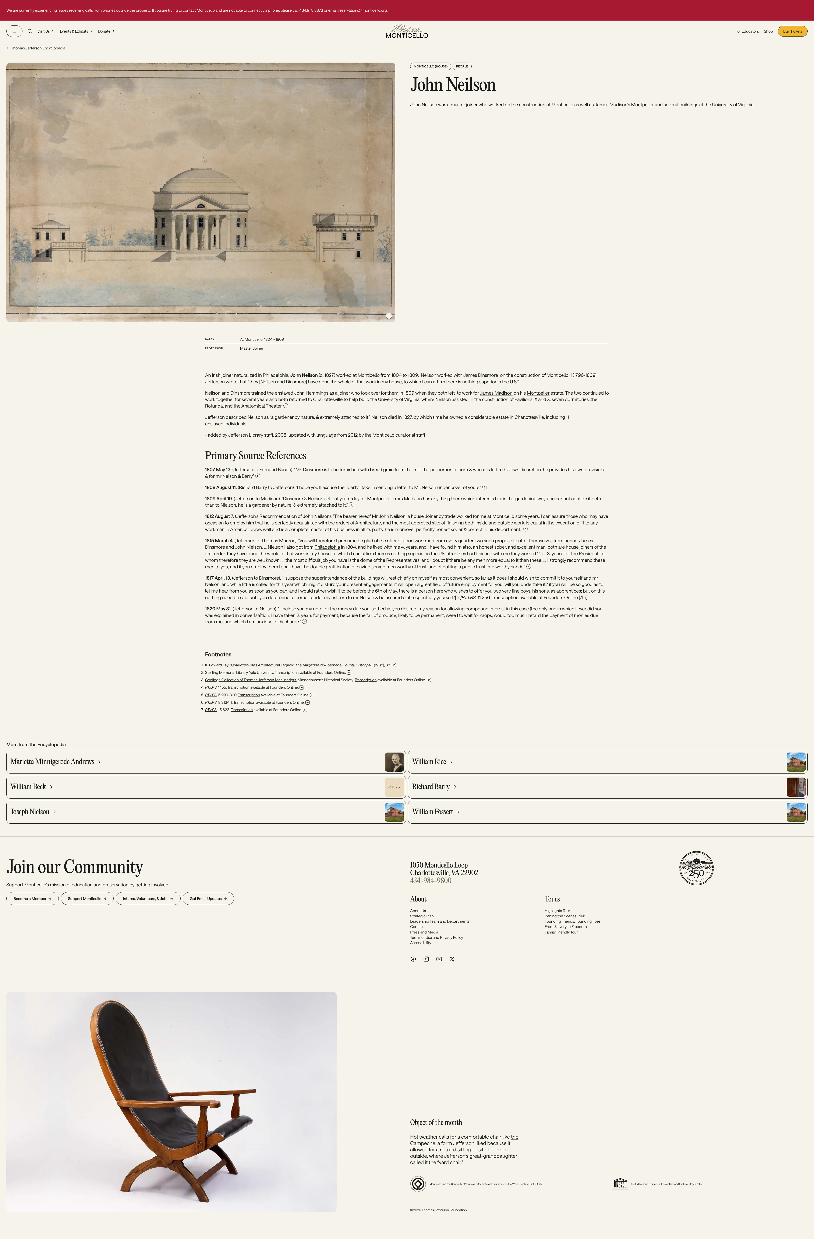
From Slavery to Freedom (566, 926)
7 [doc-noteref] (304, 621)
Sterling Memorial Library (226, 672)
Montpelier (538, 393)
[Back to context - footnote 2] (349, 672)
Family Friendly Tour (561, 932)
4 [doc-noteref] (351, 504)
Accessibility (420, 942)
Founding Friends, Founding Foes (573, 921)
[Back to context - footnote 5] (312, 695)
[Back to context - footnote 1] (394, 665)
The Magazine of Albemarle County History (331, 665)
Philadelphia (327, 547)
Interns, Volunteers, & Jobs (145, 898)
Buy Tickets (792, 31)
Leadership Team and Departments (439, 921)
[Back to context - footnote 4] (302, 687)
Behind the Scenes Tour (565, 916)
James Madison (496, 393)
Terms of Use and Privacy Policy (436, 937)
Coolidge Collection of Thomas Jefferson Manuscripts (250, 679)
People (462, 66)
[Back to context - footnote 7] (305, 710)
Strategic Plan (422, 916)
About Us (418, 910)
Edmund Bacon (275, 469)
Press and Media (424, 932)
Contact (417, 926)
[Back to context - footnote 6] (307, 702)
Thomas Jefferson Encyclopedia (38, 48)
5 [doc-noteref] (525, 529)
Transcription (505, 597)
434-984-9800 (431, 881)
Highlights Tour (557, 910)
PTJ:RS (211, 694)
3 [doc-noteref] (484, 487)
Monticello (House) (431, 66)
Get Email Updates (206, 898)
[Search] (30, 31)
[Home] (407, 31)
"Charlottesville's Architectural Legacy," (262, 665)
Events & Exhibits (74, 31)
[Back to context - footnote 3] (429, 680)
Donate (104, 31)
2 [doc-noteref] (258, 476)
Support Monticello (85, 898)
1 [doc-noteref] (285, 405)
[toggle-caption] (389, 316)
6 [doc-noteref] (528, 566)
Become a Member (30, 898)
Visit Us (43, 31)
